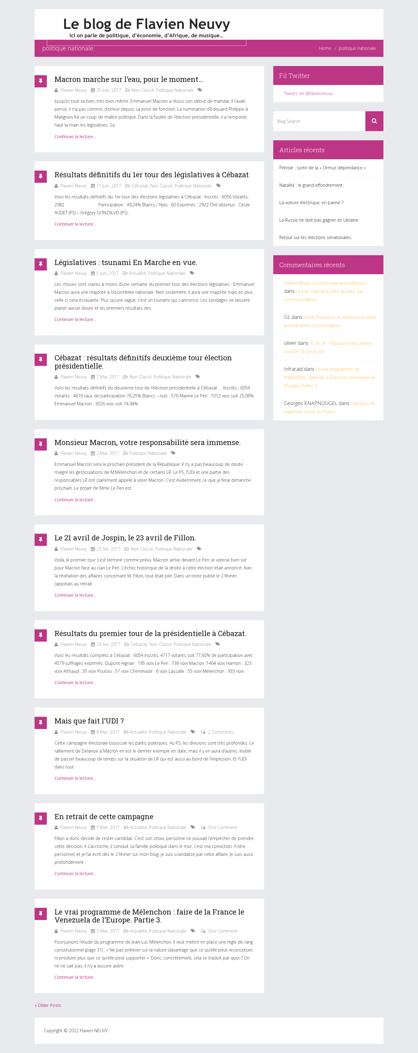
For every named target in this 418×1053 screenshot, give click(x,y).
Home (325, 48)
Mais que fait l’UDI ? (89, 721)
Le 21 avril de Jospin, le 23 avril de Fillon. (125, 538)
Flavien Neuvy (74, 90)
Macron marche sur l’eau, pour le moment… (128, 79)
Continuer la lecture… (75, 136)
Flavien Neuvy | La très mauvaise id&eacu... (326, 283)
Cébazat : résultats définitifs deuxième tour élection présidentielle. (143, 361)
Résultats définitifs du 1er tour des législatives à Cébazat (151, 174)
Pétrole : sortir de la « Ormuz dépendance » (322, 168)
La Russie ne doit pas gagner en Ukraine (318, 220)
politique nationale (174, 90)
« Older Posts (48, 1005)
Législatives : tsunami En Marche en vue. (125, 262)
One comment (222, 827)
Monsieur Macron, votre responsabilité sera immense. (147, 442)
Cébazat (140, 186)
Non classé (143, 90)
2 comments (221, 732)
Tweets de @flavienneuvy (308, 93)
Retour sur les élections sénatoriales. (315, 237)
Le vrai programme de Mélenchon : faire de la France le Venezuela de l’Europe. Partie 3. (149, 916)
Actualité (137, 273)
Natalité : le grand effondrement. (311, 185)
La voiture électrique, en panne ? (311, 202)
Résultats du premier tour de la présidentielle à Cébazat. (150, 633)
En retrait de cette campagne (103, 816)
